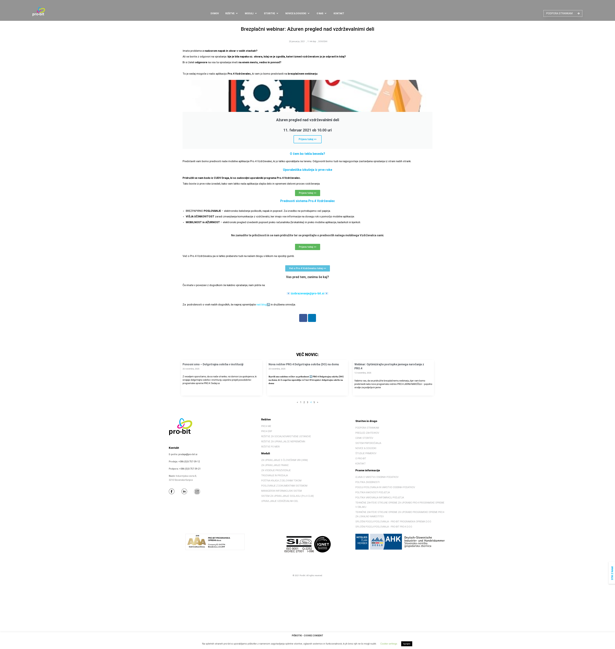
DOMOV (215, 13)
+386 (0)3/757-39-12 (189, 461)
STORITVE (269, 13)
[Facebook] (303, 318)
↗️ (268, 304)
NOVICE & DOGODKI (295, 13)
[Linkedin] (312, 318)
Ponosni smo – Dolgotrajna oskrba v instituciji (213, 364)
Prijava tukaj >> (307, 139)
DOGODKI (322, 41)
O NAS (320, 13)
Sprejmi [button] (406, 644)
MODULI (249, 13)
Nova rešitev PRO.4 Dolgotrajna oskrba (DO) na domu (304, 364)
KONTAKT (339, 13)
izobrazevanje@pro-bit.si (307, 293)
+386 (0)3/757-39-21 (190, 468)
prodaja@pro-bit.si (187, 454)
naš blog (261, 304)
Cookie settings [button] (388, 643)
